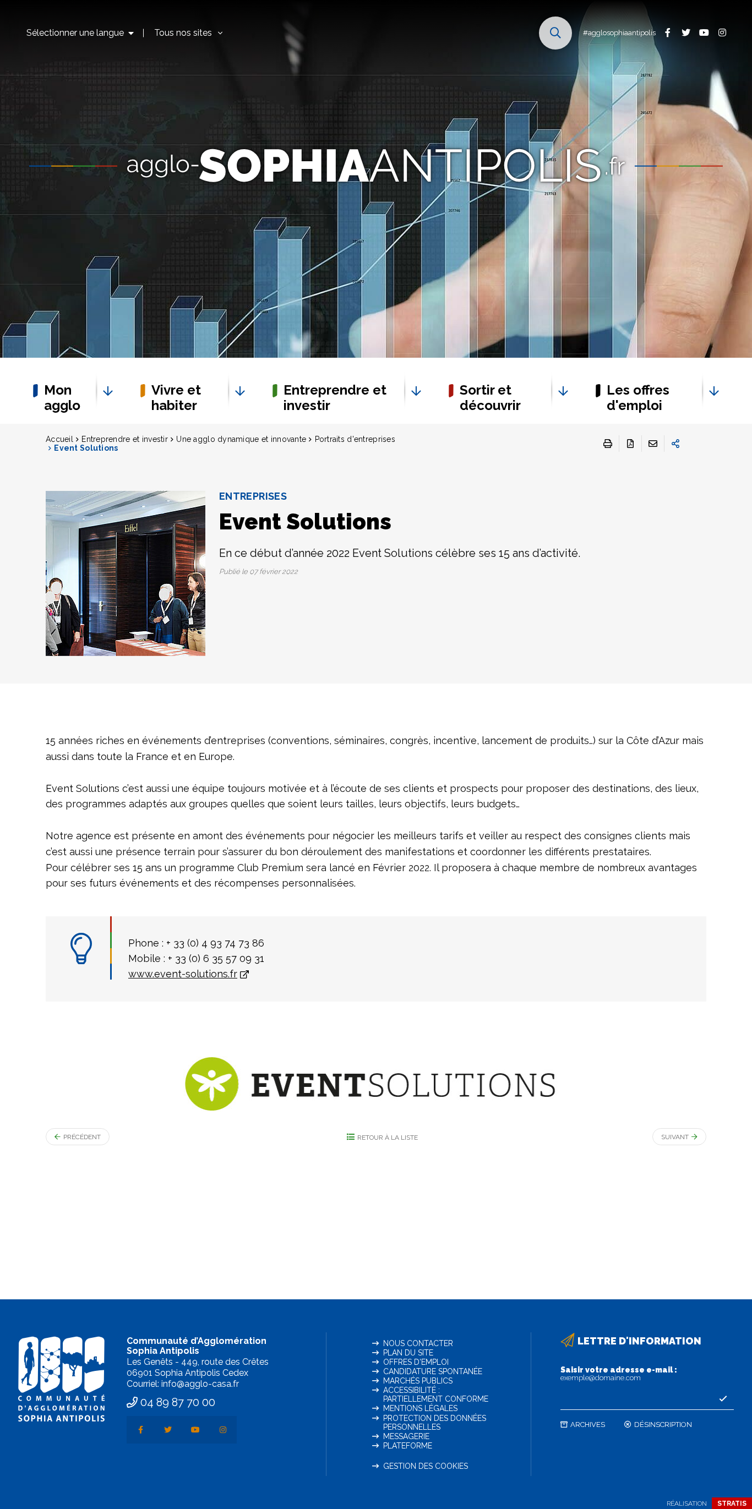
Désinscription (663, 1424)
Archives (587, 1424)
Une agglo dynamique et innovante (241, 439)
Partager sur (675, 443)
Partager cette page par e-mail (653, 443)
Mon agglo (62, 397)
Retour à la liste (387, 1137)
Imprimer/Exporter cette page (608, 443)
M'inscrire (723, 1399)
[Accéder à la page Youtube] (704, 32)
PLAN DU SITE (408, 1352)
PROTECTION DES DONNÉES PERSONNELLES (434, 1422)
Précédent (82, 1137)
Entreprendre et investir (335, 397)
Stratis (731, 1503)
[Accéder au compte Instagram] (722, 32)
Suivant (675, 1137)
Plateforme (407, 1445)
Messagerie (406, 1436)
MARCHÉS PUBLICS (418, 1380)
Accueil (59, 439)
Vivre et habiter (176, 397)
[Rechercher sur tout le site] (555, 33)
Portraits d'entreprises (355, 439)
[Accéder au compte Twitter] (686, 32)
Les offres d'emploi (638, 397)
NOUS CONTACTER (418, 1343)
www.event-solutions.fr (182, 974)
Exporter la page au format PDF (630, 443)
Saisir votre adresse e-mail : (618, 1373)
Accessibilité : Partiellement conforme (435, 1394)
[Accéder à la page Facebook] (667, 32)
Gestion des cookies (425, 1466)
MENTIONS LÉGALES (420, 1408)
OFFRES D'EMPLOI (416, 1362)
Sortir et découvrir (490, 397)
